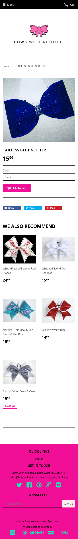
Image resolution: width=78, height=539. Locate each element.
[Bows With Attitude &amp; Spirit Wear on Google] (49, 486)
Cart (72, 4)
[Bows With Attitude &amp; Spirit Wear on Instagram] (58, 486)
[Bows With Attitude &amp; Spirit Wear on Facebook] (29, 486)
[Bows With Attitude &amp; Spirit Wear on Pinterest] (39, 486)
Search (39, 458)
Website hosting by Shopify (37, 526)
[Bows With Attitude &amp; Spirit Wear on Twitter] (19, 486)
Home (6, 66)
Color (6, 170)
